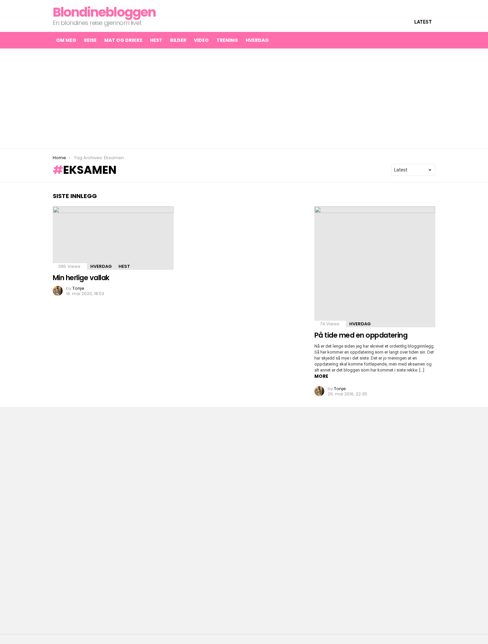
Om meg (66, 40)
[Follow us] (402, 40)
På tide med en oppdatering (360, 335)
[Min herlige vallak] (113, 238)
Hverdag (257, 40)
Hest (156, 40)
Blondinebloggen (104, 12)
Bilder (178, 40)
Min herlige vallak (81, 277)
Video (201, 40)
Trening (227, 40)
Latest (423, 22)
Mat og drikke (123, 40)
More (321, 376)
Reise (90, 40)
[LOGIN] (430, 40)
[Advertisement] (244, 98)
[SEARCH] (416, 40)
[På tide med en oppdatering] (374, 266)
